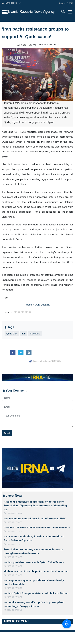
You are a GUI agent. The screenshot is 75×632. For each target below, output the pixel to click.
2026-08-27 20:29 (14, 513)
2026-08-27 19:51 (14, 531)
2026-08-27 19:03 (14, 544)
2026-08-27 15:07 (14, 597)
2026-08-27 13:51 (14, 610)
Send (7, 433)
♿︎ (67, 623)
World (29, 304)
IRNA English (31, 11)
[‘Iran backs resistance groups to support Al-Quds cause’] (37, 74)
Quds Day (11, 333)
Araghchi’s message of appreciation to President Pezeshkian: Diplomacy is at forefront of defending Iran (35, 505)
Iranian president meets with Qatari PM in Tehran (34, 562)
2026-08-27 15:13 (14, 588)
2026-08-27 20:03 (14, 522)
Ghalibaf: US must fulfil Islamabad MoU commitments (37, 527)
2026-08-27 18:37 (14, 566)
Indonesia (35, 333)
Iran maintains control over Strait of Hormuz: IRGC (35, 518)
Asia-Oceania (42, 304)
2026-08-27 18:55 (14, 557)
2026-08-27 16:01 (14, 575)
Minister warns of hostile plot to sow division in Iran (36, 571)
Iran (23, 333)
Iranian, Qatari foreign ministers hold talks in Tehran (36, 593)
